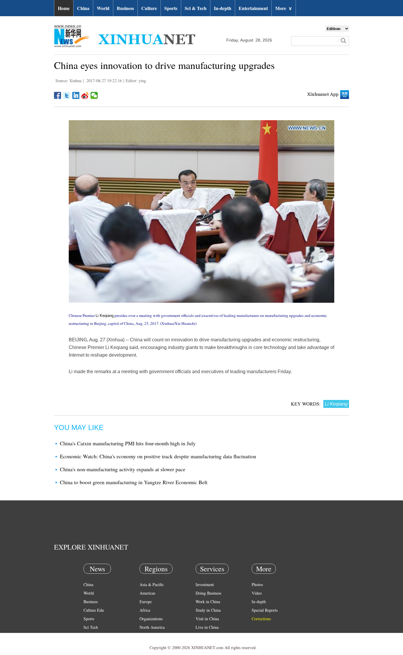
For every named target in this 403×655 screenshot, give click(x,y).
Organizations (151, 618)
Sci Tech (90, 627)
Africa (145, 610)
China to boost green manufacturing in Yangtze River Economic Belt (133, 482)
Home (64, 8)
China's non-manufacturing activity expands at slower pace (122, 469)
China (83, 8)
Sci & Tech (196, 8)
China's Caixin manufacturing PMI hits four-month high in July (128, 443)
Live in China (207, 627)
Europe (146, 601)
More (283, 8)
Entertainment (253, 8)
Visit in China (207, 618)
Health (88, 636)
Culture (149, 8)
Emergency (205, 636)
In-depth (222, 8)
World (103, 8)
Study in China (208, 610)
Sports (170, 8)
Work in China (208, 601)
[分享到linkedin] (76, 95)
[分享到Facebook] (57, 95)
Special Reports (265, 610)
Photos (257, 584)
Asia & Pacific (152, 584)
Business (125, 8)
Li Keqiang (105, 315)
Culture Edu (93, 610)
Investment (205, 584)
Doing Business (208, 593)
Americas (147, 593)
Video (257, 593)
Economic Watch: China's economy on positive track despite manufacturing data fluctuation (158, 456)
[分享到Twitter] (67, 95)
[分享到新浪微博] (85, 95)
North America (152, 627)
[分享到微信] (94, 95)
